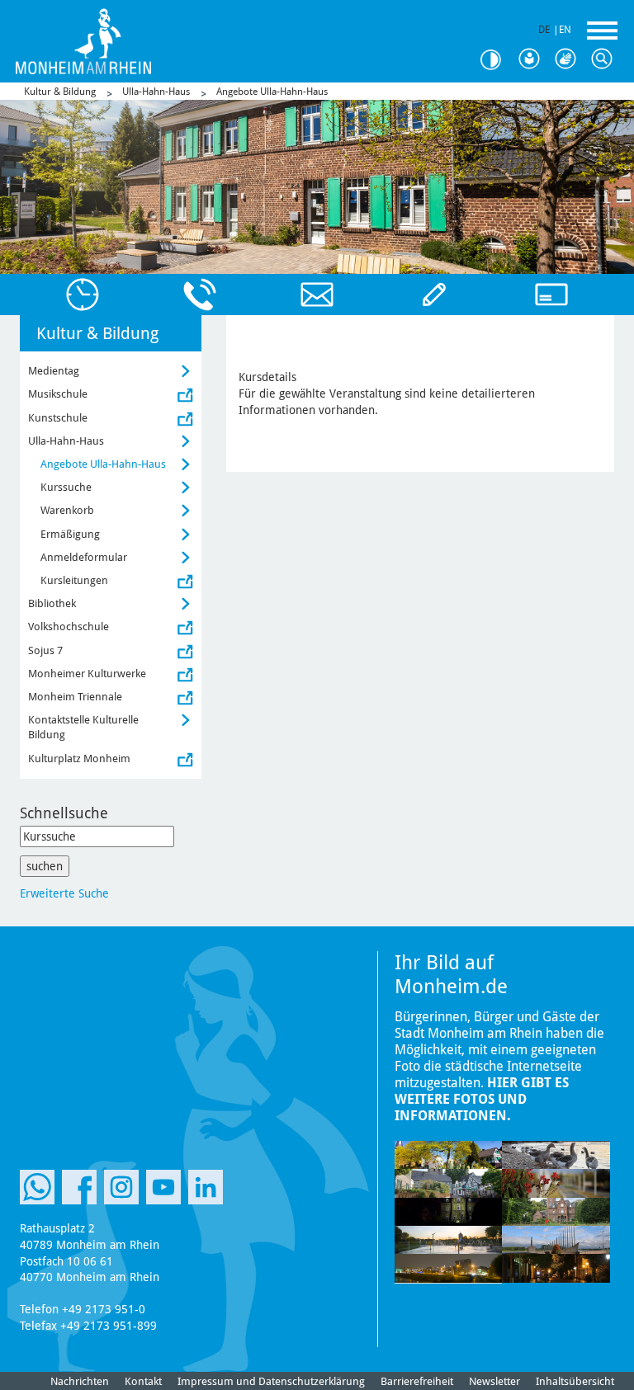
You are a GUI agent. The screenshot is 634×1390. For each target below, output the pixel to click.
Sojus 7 (45, 650)
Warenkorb (67, 510)
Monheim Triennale (75, 696)
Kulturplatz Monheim (79, 758)
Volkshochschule (68, 626)
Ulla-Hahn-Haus (156, 91)
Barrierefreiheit (417, 1381)
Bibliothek (52, 603)
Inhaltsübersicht (575, 1381)
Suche (605, 59)
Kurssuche (66, 487)
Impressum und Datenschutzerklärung (271, 1381)
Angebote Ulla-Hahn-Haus (272, 91)
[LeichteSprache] (533, 59)
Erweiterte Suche (64, 893)
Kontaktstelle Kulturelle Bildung (83, 727)
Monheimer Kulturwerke (87, 673)
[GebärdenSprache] (569, 59)
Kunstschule (58, 418)
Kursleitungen (74, 580)
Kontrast (496, 59)
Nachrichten (79, 1381)
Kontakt (143, 1381)
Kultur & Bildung (60, 91)
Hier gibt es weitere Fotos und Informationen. (482, 1099)
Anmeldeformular (83, 557)
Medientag (53, 371)
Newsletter (494, 1381)
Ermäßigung (70, 534)
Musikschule (58, 394)
